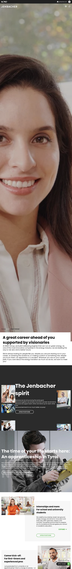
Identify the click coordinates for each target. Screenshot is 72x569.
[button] (69, 2)
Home (3, 329)
